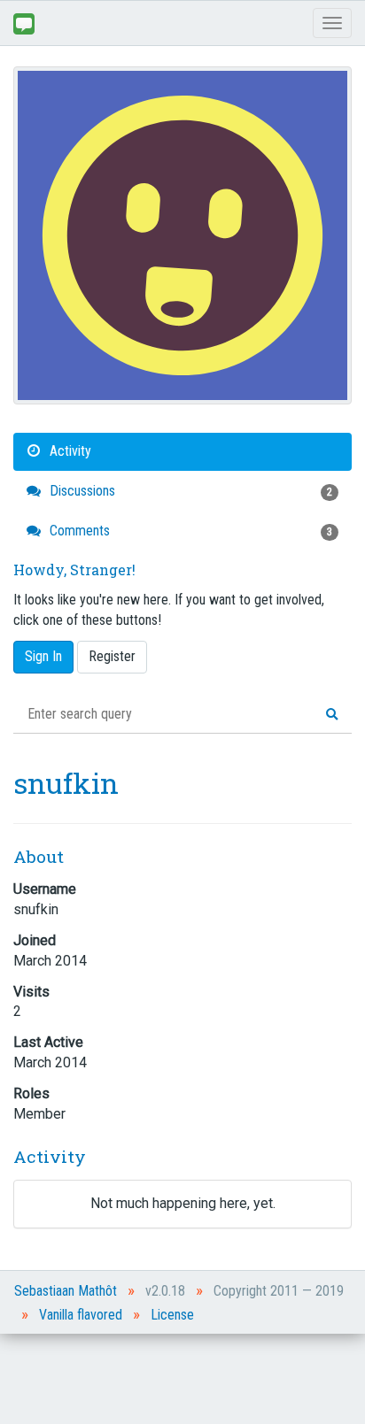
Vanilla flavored (80, 1314)
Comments (189, 530)
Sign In (43, 656)
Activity (68, 451)
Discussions (189, 490)
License (172, 1314)
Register (112, 656)
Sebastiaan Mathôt (65, 1290)
